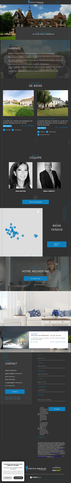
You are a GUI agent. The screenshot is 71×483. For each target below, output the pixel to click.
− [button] (38, 212)
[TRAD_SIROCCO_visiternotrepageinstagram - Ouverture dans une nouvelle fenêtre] (10, 398)
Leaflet (27, 255)
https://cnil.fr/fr (61, 449)
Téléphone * (42, 371)
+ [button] (38, 210)
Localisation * (42, 386)
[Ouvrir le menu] (63, 2)
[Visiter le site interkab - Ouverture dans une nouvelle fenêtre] (56, 470)
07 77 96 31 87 (10, 386)
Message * (41, 394)
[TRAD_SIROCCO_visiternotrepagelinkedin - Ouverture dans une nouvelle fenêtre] (18, 398)
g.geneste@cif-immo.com (13, 373)
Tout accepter (18, 477)
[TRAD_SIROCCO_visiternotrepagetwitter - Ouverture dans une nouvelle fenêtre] (14, 398)
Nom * (40, 355)
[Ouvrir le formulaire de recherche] (58, 2)
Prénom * (41, 363)
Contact (69, 142)
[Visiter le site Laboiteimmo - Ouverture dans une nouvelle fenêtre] (35, 478)
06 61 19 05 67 (10, 376)
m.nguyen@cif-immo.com (13, 382)
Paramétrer (8, 477)
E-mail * (40, 378)
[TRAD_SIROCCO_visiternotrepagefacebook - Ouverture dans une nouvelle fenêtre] (6, 398)
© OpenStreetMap (37, 255)
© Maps (30, 255)
